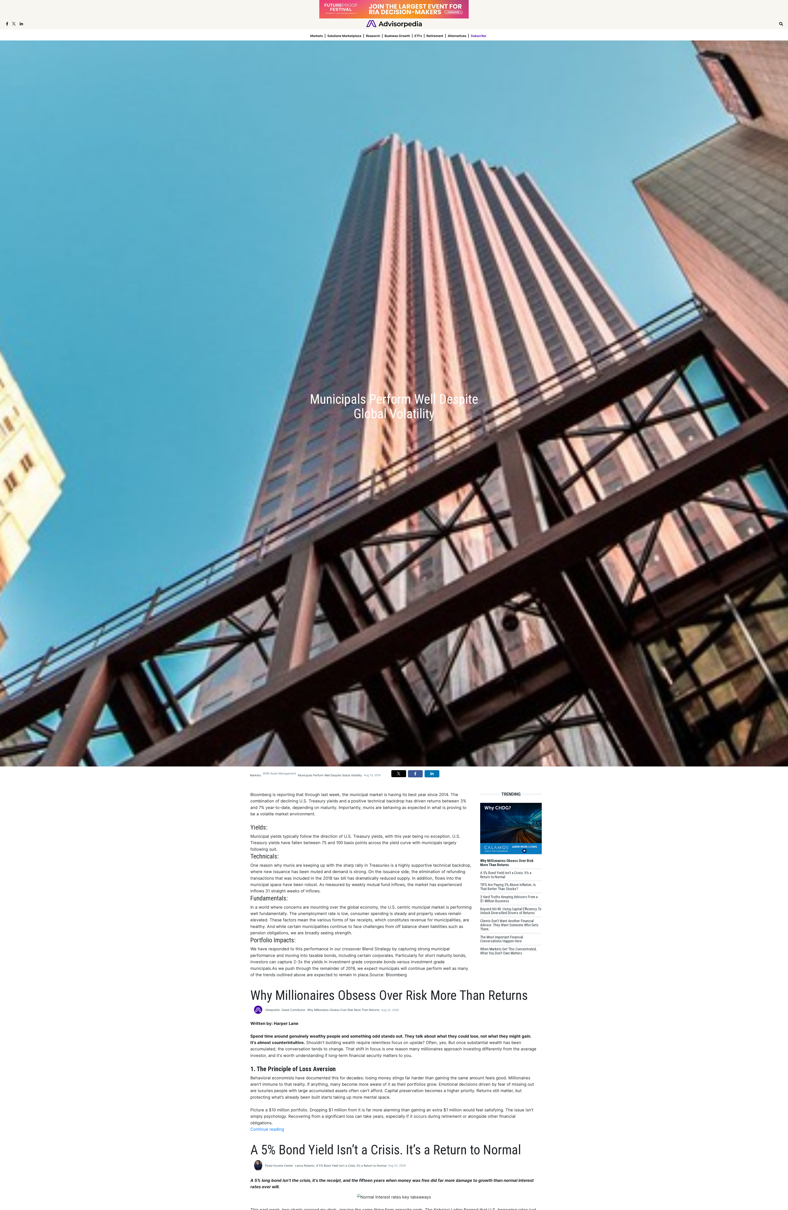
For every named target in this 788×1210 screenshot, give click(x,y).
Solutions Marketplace (344, 36)
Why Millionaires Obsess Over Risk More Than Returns (343, 1010)
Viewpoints (272, 1010)
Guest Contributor (293, 1010)
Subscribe (478, 36)
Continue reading (267, 1129)
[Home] (394, 23)
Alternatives (457, 36)
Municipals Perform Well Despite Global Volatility (330, 775)
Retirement (434, 36)
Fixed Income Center (279, 1165)
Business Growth (397, 36)
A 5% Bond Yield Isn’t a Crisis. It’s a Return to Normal (351, 1165)
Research (373, 36)
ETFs (418, 36)
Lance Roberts (304, 1165)
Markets (316, 36)
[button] (398, 773)
